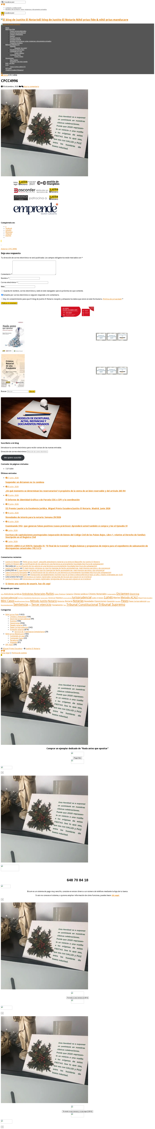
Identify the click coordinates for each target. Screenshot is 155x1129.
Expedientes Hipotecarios (32, 598)
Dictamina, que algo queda (18, 61)
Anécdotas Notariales (34, 593)
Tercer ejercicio (41, 604)
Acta (2, 594)
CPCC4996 (9, 249)
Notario (52, 601)
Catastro (69, 594)
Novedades (89, 601)
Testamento (57, 605)
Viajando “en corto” (21, 48)
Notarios (60, 601)
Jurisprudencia (67, 598)
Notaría (68, 601)
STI (29, 605)
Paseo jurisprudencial (19, 627)
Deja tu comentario (31, 86)
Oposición (111, 601)
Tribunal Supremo (112, 604)
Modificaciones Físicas (22, 601)
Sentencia (20, 604)
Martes (116, 597)
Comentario (6, 274)
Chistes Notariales (97, 594)
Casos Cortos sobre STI (18, 67)
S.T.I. (7, 65)
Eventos (12, 36)
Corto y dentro (19, 53)
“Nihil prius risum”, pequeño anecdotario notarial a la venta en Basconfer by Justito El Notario (61, 562)
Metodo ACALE (129, 597)
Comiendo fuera (15, 55)
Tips (64, 605)
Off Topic (8, 68)
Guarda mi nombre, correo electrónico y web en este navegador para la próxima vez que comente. (43, 291)
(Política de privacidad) (112, 299)
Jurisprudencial (82, 597)
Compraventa (111, 594)
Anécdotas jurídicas (13, 594)
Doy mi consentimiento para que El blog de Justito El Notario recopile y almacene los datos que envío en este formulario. (63, 299)
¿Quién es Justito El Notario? (14, 70)
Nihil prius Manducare (12, 44)
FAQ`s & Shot (9, 63)
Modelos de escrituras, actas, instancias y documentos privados (26, 9)
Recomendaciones (7, 605)
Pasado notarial (15, 38)
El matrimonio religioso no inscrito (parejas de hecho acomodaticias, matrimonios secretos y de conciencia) (66, 568)
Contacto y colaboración (13, 8)
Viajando (13, 46)
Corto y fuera (19, 56)
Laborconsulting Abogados (16, 572)
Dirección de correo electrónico (14, 451)
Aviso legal (5, 653)
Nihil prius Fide (11, 614)
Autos (50, 593)
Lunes (108, 597)
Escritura (21, 598)
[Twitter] (2, 4)
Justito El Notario (12, 562)
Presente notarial (15, 39)
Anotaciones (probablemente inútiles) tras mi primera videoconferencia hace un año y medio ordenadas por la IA (76, 575)
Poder (148, 601)
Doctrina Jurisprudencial (18, 33)
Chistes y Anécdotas (16, 34)
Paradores (14, 640)
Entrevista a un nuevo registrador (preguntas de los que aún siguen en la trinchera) (57, 577)
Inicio (7, 28)
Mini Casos (7, 601)
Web (3, 287)
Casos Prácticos (59, 594)
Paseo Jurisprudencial (137, 601)
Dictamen (122, 593)
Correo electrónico (9, 282)
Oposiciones (9, 58)
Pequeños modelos (16, 43)
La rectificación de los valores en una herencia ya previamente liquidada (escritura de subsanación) (63, 564)
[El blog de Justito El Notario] (10, 24)
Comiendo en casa (16, 51)
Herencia (51, 598)
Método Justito (39, 601)
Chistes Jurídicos (81, 594)
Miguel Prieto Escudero (145, 598)
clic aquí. (115, 895)
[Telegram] (4, 4)
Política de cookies (19, 653)
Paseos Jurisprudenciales (18, 31)
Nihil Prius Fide (10, 29)
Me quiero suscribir (12, 457)
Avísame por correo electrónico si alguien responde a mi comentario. (31, 295)
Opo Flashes (14, 60)
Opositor (118, 601)
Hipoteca (59, 598)
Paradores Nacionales (17, 50)
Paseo (124, 601)
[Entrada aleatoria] (1, 73)
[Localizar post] (2, 2)
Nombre (5, 278)
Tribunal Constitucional (82, 604)
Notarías (78, 601)
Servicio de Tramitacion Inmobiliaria (29, 632)
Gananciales (44, 598)
